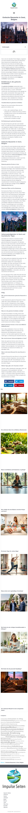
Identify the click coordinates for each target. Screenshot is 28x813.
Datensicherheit (10, 722)
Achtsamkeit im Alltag (15, 719)
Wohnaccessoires (16, 757)
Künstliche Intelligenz (16, 737)
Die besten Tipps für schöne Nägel (9, 551)
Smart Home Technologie (11, 750)
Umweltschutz (6, 755)
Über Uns (6, 804)
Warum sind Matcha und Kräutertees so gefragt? (13, 469)
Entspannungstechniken (12, 729)
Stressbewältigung (9, 752)
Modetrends (6, 739)
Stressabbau (21, 750)
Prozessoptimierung (15, 744)
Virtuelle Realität (9, 757)
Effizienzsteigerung (7, 725)
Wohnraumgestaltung (7, 759)
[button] (14, 13)
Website (6, 807)
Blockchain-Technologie (20, 720)
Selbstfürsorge (17, 746)
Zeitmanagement (17, 759)
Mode (5, 799)
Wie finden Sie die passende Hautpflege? (11, 668)
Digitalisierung (13, 724)
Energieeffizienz (9, 727)
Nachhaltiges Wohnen (19, 741)
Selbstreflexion (3, 748)
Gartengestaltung (18, 731)
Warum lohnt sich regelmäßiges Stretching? (12, 591)
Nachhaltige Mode (8, 741)
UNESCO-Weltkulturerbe (16, 755)
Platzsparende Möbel (5, 744)
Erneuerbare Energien (7, 731)
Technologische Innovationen (12, 753)
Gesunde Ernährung (10, 733)
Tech (5, 802)
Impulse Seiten (7, 793)
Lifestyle (6, 797)
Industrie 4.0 (3, 737)
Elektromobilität (19, 725)
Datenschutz (3, 722)
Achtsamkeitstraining (7, 720)
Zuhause (6, 794)
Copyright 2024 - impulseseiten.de (14, 811)
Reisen (2, 762)
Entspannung (20, 727)
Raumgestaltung (6, 746)
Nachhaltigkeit (8, 743)
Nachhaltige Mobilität (16, 739)
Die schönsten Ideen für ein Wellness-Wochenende (14, 429)
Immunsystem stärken (18, 735)
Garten (5, 796)
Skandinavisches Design (15, 748)
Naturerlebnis (19, 743)
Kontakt (5, 805)
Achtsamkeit (4, 719)
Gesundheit (6, 735)
